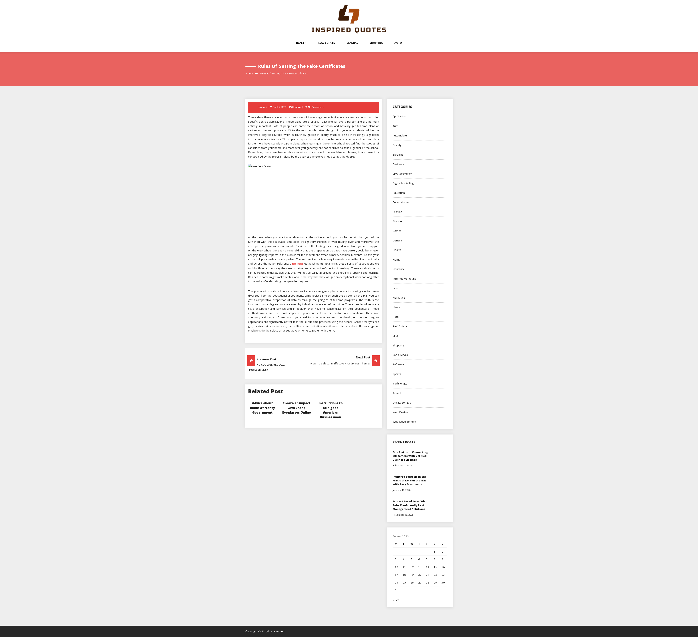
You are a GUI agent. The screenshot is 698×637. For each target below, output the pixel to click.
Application (399, 116)
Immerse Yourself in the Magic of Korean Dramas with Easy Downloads (409, 480)
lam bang (297, 263)
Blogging (398, 154)
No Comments (316, 107)
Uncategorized (402, 402)
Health (301, 42)
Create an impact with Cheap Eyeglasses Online (296, 407)
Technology (400, 383)
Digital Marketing (403, 183)
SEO (395, 336)
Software (398, 364)
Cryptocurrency (402, 173)
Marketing (399, 297)
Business (398, 164)
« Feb (396, 600)
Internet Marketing (404, 278)
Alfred (263, 107)
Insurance (399, 269)
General (352, 42)
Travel (397, 393)
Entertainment (402, 202)
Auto (398, 42)
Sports (397, 374)
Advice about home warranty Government (262, 407)
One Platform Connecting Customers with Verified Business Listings (410, 455)
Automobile (400, 135)
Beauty (397, 145)
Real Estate (326, 42)
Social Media (400, 355)
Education (399, 193)
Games (397, 231)
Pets (396, 316)
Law (395, 288)
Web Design (400, 412)
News (396, 307)
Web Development (404, 421)
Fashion (397, 212)
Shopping (376, 42)
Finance (397, 221)
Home (396, 259)
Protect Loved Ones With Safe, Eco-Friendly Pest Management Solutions (410, 505)
